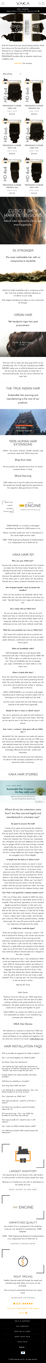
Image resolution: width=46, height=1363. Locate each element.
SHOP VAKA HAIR (22, 1337)
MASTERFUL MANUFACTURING (23, 1244)
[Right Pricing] (23, 1261)
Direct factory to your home (23, 1190)
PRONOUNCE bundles (10, 56)
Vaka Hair (22, 1342)
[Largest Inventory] (23, 1156)
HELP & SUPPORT (22, 1321)
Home (22, 21)
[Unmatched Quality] (23, 1207)
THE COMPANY (22, 1326)
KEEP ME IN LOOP (22, 1331)
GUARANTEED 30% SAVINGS (23, 1298)
